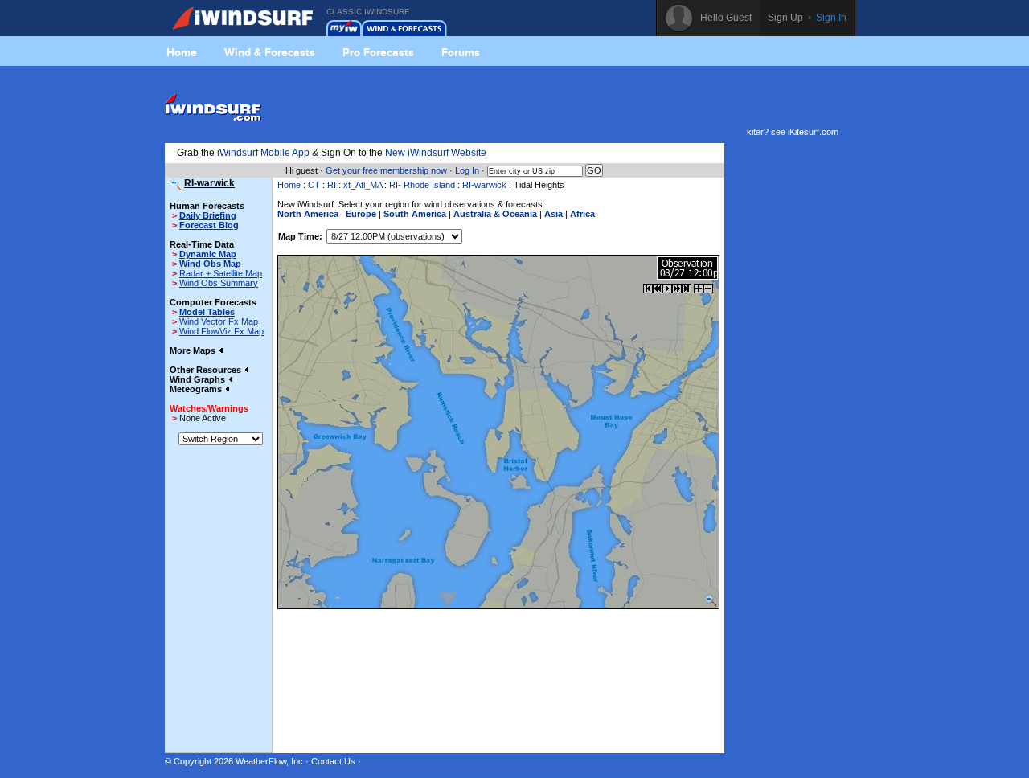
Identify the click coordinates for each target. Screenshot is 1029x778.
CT (314, 185)
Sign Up (785, 17)
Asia (553, 214)
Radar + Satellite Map (220, 273)
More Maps (194, 350)
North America (307, 214)
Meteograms (197, 389)
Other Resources (207, 370)
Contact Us (333, 761)
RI (331, 185)
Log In (467, 170)
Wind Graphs (199, 379)
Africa (582, 214)
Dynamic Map (207, 254)
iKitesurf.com (813, 132)
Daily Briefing (207, 215)
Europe (361, 214)
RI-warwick (484, 185)
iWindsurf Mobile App (263, 152)
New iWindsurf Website (435, 152)
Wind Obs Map (210, 263)
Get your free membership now (386, 170)
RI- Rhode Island (422, 185)
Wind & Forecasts (269, 52)
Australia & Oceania (495, 214)
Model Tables (207, 312)
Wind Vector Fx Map (218, 321)
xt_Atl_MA (362, 185)
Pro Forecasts (378, 52)
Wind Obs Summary (218, 283)
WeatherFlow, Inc (269, 761)
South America (414, 214)
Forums (460, 52)
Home (181, 52)
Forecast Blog (209, 225)
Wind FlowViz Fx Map (221, 331)
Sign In (831, 17)
